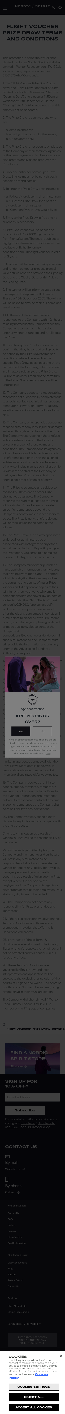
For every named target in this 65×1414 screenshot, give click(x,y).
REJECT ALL (34, 1397)
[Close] (61, 1356)
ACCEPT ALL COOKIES (34, 1407)
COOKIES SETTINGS (34, 1386)
